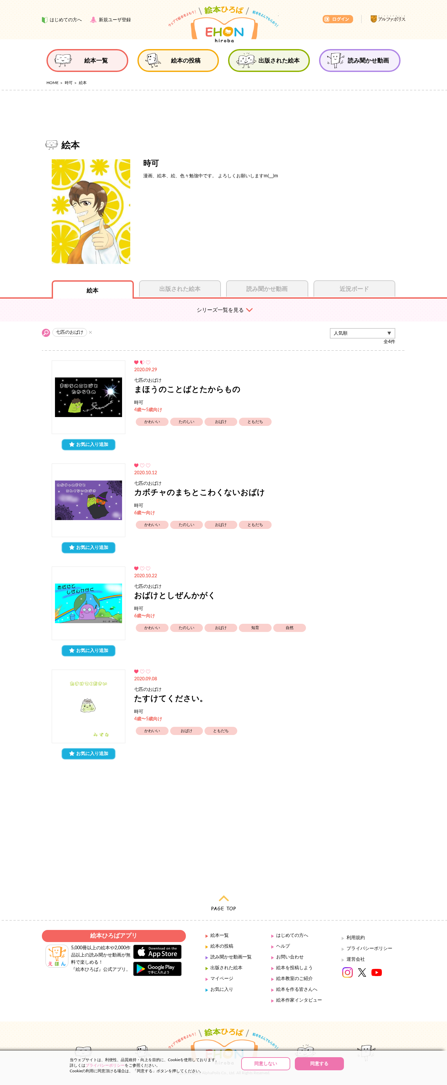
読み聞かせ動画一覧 (231, 957)
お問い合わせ (290, 957)
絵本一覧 (219, 935)
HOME (52, 83)
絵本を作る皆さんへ (296, 989)
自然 (290, 628)
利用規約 (356, 938)
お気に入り (221, 989)
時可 (69, 83)
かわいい (152, 422)
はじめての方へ (292, 935)
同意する (319, 1063)
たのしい (186, 422)
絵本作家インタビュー (299, 1000)
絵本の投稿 (221, 946)
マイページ (221, 978)
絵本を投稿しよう (294, 968)
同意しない (265, 1063)
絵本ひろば (223, 24)
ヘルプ (283, 946)
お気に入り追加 (92, 444)
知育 (255, 628)
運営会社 (356, 959)
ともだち (255, 422)
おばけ (221, 422)
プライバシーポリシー (369, 948)
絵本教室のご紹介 (294, 978)
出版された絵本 (226, 968)
